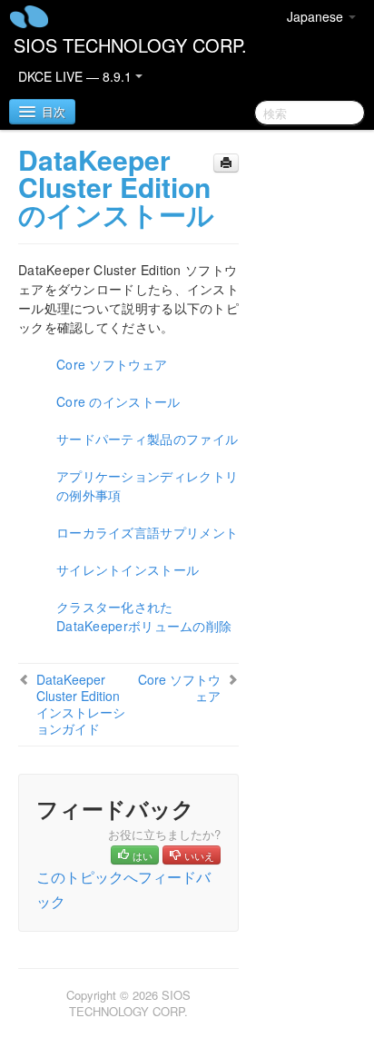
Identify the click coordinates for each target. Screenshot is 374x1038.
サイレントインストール (127, 569)
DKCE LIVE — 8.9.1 (76, 76)
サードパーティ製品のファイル (147, 439)
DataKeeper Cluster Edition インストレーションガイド (80, 703)
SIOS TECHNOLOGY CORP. (130, 45)
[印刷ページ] (226, 163)
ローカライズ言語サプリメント (147, 532)
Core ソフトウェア (111, 364)
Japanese (317, 16)
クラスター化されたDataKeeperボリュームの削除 (143, 616)
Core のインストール (118, 401)
